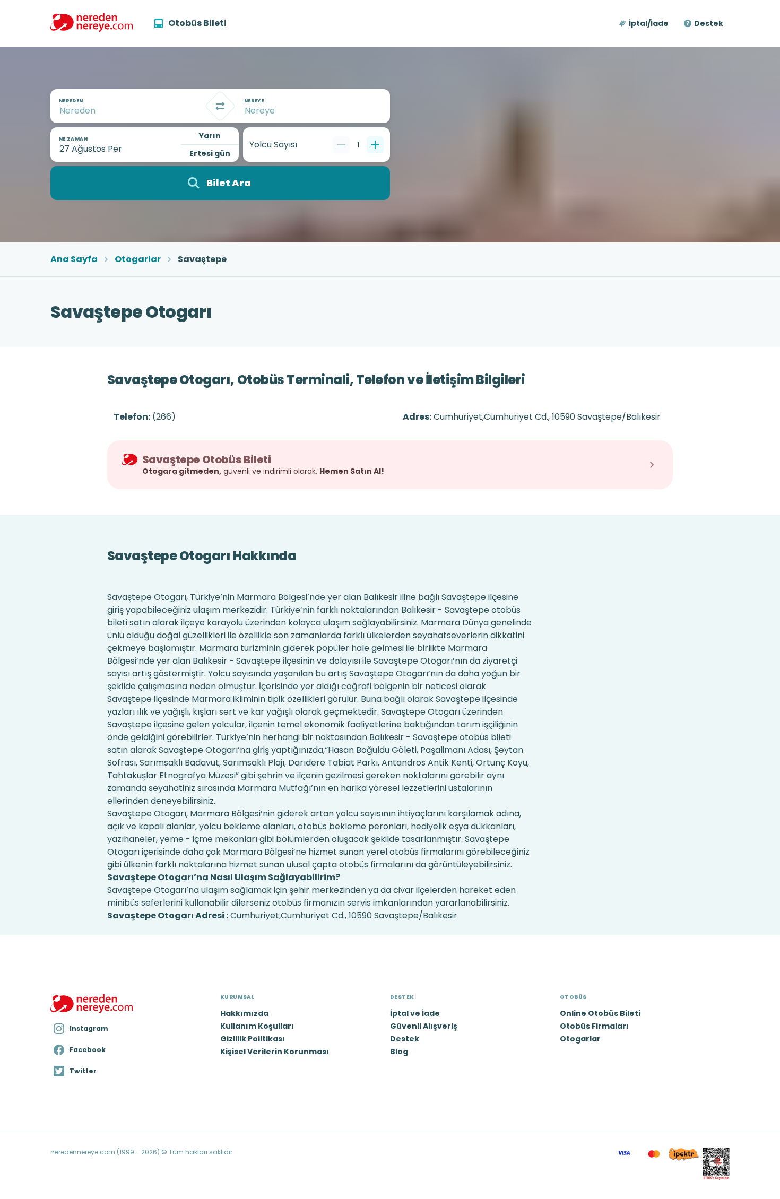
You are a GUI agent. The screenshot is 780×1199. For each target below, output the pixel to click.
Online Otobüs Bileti (600, 1013)
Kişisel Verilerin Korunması (274, 1051)
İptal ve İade (415, 1013)
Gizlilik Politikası (252, 1038)
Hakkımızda (244, 1013)
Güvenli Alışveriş (423, 1026)
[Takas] (220, 106)
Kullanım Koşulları (257, 1026)
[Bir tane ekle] (375, 144)
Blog (399, 1051)
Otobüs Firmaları (594, 1026)
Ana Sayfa (74, 259)
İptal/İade (649, 23)
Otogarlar (138, 259)
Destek (708, 23)
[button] (644, 23)
